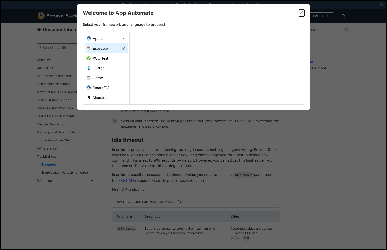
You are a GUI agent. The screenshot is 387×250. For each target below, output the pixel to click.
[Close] (301, 13)
